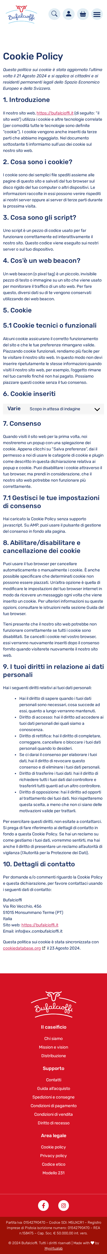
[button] (97, 14)
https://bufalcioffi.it (55, 113)
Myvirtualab (54, 1248)
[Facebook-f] (43, 1205)
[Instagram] (63, 1205)
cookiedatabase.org (22, 948)
